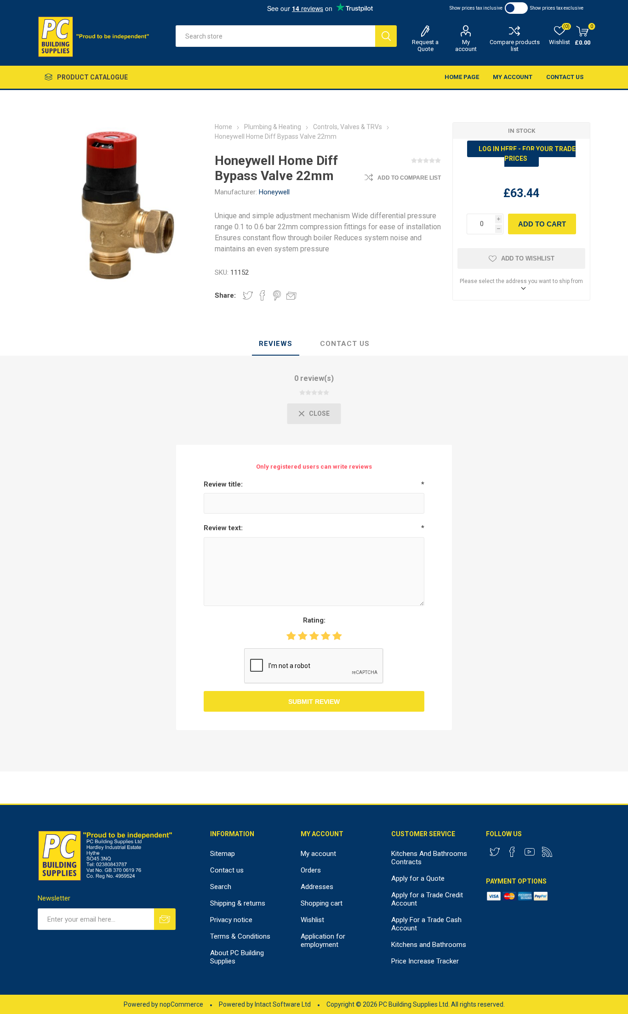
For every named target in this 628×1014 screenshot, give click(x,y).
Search (386, 36)
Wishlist (312, 920)
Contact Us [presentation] (345, 344)
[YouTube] (529, 851)
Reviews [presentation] (275, 344)
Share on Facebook (262, 295)
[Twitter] (494, 851)
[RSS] (547, 851)
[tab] (275, 344)
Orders (311, 870)
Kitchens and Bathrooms (428, 944)
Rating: (314, 620)
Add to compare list (409, 178)
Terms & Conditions (240, 936)
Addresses (317, 887)
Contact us (564, 77)
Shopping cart (322, 903)
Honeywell (274, 192)
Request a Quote (425, 45)
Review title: (223, 484)
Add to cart (542, 224)
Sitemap (222, 854)
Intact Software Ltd (283, 1004)
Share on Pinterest (277, 295)
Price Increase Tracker (425, 961)
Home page (462, 77)
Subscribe (165, 919)
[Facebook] (512, 851)
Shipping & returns (237, 903)
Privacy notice (231, 920)
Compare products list (515, 45)
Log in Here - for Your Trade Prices (527, 153)
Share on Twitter (248, 295)
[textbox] (275, 36)
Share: (225, 295)
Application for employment (323, 940)
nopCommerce (181, 1004)
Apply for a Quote (418, 878)
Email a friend (291, 295)
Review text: (223, 528)
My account (466, 45)
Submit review (314, 701)
